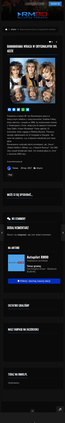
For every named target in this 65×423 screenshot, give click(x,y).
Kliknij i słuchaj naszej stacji (35, 281)
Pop (10, 175)
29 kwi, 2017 (26, 168)
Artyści (39, 168)
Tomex (15, 168)
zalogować (21, 235)
